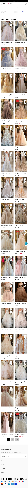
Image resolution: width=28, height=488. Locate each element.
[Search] (4, 4)
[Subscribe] (25, 456)
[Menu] (1, 4)
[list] (15, 12)
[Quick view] (11, 25)
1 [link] (8, 439)
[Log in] (23, 4)
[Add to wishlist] (11, 22)
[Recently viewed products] (26, 243)
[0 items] (26, 4)
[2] (17, 12)
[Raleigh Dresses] (14, 4)
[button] (26, 247)
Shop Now (21, 1)
